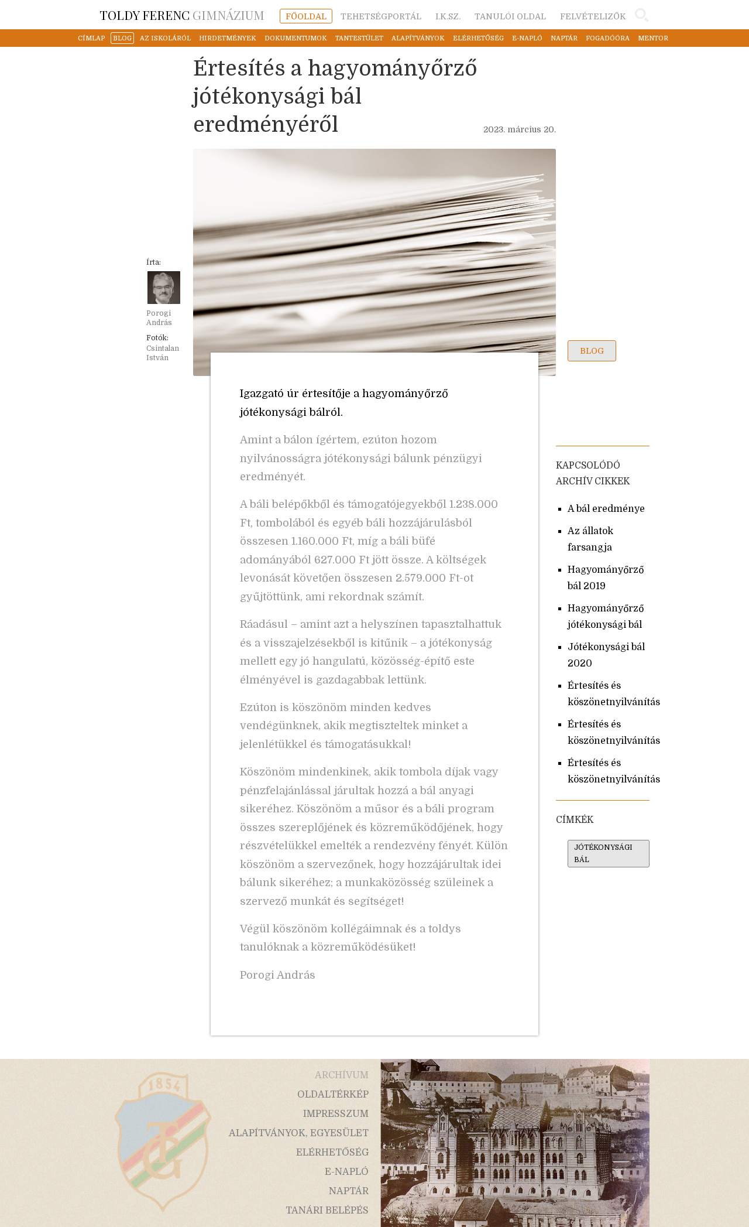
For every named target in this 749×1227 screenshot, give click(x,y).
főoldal (306, 16)
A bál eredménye (606, 509)
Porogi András (159, 318)
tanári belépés (327, 1210)
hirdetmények (227, 38)
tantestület (359, 38)
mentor (653, 38)
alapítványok (418, 38)
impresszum (336, 1114)
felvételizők (593, 16)
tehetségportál (381, 16)
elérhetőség (478, 38)
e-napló (527, 38)
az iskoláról (165, 38)
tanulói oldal (510, 16)
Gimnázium (181, 14)
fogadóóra (608, 38)
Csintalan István (162, 353)
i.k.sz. (448, 16)
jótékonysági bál (603, 853)
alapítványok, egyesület (299, 1133)
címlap (91, 38)
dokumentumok (295, 38)
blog (122, 38)
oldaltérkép (333, 1094)
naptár (564, 38)
